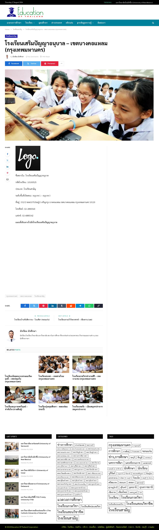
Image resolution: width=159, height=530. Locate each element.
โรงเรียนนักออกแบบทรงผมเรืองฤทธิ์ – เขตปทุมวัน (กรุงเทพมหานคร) (18, 379)
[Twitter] (7, 160)
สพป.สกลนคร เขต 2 (93, 477)
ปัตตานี (127, 474)
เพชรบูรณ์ (133, 492)
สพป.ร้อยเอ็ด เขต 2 (64, 473)
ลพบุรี (144, 478)
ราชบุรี (128, 478)
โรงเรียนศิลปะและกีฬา (91, 506)
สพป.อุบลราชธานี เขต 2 (64, 491)
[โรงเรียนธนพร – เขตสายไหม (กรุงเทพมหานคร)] (54, 364)
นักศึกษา (129, 468)
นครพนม (148, 458)
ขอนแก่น (147, 451)
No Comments (33, 57)
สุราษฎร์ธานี (113, 487)
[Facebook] (7, 154)
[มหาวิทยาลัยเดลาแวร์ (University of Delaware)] (12, 487)
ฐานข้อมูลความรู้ (84, 23)
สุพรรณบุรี (140, 483)
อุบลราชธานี (146, 487)
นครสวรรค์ (147, 463)
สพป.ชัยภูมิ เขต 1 (78, 452)
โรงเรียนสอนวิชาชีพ (70, 512)
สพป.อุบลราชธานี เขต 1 (78, 488)
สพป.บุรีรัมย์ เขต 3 (90, 466)
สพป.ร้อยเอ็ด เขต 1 (92, 469)
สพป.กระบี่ (90, 445)
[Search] (153, 23)
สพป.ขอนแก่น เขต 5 (63, 452)
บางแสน (151, 527)
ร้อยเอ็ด (136, 477)
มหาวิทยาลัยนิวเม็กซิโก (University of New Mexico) (134, 2)
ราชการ (131, 527)
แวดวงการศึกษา (14, 23)
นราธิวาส (118, 469)
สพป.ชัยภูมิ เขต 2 (92, 452)
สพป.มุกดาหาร (79, 469)
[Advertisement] (108, 11)
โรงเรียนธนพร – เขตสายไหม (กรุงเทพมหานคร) (51, 377)
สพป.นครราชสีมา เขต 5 (80, 456)
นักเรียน (142, 468)
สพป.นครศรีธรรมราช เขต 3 (65, 463)
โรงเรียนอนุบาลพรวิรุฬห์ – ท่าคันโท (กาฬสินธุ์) (16, 408)
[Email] (7, 179)
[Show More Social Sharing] (61, 63)
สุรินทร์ (123, 487)
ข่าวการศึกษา (64, 444)
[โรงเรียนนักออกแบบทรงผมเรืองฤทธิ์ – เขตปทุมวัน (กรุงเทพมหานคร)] (20, 364)
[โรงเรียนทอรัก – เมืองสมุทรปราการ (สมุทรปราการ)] (87, 394)
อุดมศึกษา (43, 23)
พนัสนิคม (101, 527)
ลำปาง (151, 478)
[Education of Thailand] (25, 12)
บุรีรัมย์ (112, 473)
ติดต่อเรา (102, 23)
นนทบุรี (110, 469)
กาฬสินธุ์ (126, 451)
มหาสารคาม (113, 478)
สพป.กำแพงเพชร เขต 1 (78, 449)
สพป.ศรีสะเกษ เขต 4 (78, 477)
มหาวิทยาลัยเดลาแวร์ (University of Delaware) (35, 485)
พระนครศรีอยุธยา (138, 474)
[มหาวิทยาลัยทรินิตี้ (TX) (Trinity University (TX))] (12, 500)
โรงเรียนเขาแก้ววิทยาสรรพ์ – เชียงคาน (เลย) (75, 319)
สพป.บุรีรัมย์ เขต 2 (76, 466)
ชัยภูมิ (140, 457)
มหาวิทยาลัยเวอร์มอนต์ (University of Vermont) (36, 444)
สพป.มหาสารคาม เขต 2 (64, 469)
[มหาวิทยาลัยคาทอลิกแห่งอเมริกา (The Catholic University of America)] (12, 513)
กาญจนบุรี (136, 446)
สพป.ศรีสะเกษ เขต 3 (63, 477)
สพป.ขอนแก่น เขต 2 (94, 449)
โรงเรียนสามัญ (11, 36)
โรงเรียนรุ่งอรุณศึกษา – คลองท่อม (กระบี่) (53, 408)
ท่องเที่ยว (92, 527)
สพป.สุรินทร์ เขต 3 (91, 481)
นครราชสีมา (115, 462)
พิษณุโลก (149, 473)
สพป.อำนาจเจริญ (80, 484)
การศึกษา (114, 451)
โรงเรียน (29, 23)
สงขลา (131, 482)
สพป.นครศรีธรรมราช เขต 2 (82, 459)
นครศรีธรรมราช (132, 462)
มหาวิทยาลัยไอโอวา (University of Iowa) (34, 471)
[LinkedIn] (7, 166)
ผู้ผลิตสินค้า (110, 527)
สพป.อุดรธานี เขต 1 (94, 484)
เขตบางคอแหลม (26, 296)
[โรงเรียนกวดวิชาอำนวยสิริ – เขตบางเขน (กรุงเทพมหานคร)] (87, 364)
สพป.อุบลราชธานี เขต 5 (65, 495)
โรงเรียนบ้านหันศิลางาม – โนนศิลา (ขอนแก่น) (32, 319)
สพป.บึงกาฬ (95, 463)
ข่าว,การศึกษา (118, 457)
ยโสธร (122, 478)
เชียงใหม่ (122, 492)
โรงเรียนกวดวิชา (68, 506)
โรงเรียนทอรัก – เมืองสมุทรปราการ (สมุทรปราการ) (87, 408)
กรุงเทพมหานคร (11, 296)
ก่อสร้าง (78, 527)
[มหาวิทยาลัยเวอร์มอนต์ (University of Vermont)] (12, 446)
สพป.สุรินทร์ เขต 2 (77, 481)
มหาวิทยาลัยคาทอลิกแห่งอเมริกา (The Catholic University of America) (36, 511)
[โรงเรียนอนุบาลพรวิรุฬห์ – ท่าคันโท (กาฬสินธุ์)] (20, 394)
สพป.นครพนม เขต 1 (64, 456)
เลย (141, 492)
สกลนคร (122, 482)
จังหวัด (138, 527)
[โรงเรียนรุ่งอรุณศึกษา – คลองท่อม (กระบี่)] (54, 394)
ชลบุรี (133, 457)
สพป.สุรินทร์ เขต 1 (63, 480)
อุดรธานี (133, 487)
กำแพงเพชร (135, 451)
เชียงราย (112, 492)
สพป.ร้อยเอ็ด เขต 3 (79, 473)
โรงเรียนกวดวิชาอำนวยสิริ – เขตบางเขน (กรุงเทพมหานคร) (86, 377)
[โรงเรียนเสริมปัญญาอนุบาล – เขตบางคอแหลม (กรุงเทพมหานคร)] (79, 105)
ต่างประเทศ (57, 23)
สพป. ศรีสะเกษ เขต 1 (94, 473)
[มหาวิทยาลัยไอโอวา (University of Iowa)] (12, 473)
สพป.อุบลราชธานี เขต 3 (81, 491)
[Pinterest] (7, 173)
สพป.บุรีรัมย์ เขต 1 (62, 466)
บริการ (85, 527)
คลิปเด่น (69, 23)
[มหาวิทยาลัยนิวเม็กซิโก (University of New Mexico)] (12, 460)
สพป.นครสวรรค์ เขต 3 (82, 463)
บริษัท (63, 527)
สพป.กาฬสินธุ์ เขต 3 (63, 449)
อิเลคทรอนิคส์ (121, 527)
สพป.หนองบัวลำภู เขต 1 (64, 484)
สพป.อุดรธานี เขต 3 (63, 488)
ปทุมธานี (120, 474)
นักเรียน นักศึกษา (18, 57)
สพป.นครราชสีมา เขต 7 (64, 459)
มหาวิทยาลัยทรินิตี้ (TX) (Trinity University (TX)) (33, 498)
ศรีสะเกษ (113, 482)
